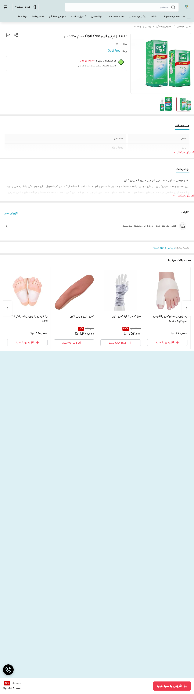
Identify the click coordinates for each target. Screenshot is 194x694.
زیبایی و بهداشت (142, 26)
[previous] (186, 308)
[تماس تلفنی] (8, 669)
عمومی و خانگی (163, 26)
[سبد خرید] (5, 7)
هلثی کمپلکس (184, 26)
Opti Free (114, 51)
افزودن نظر (11, 213)
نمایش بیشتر (185, 152)
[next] (7, 308)
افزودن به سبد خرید (169, 686)
